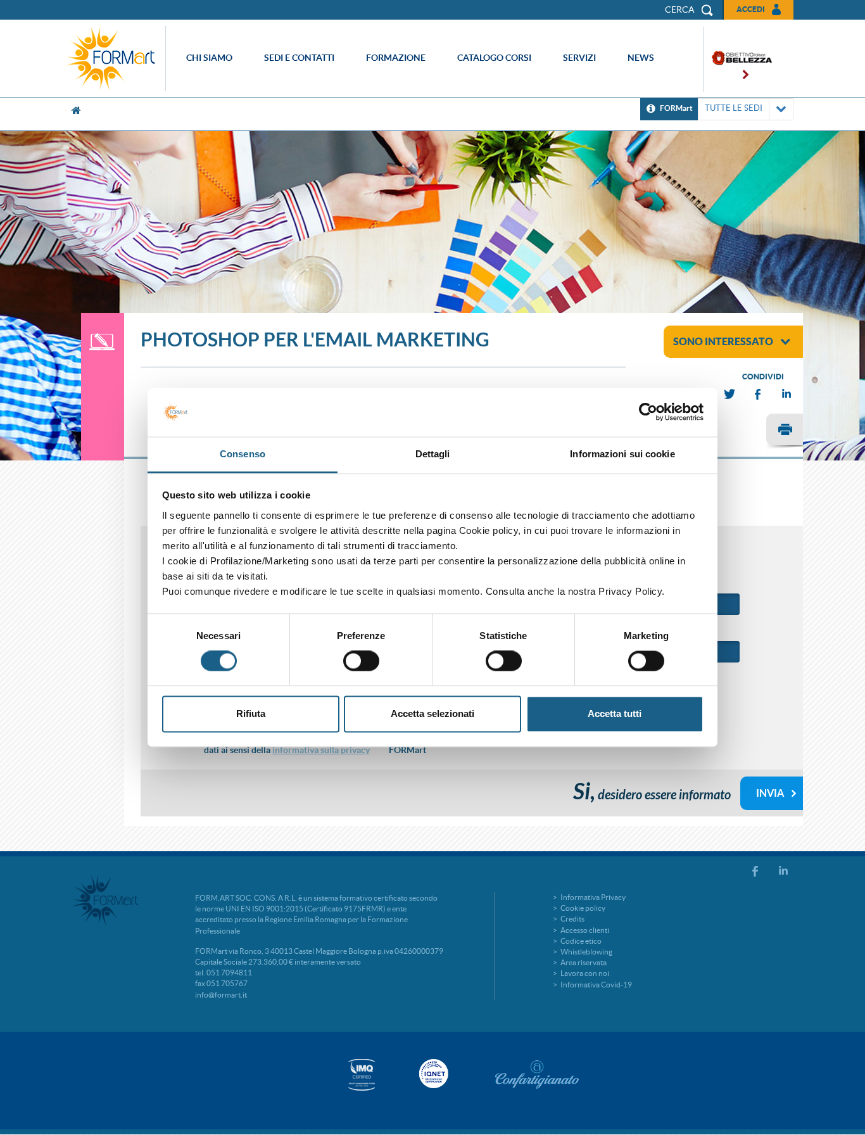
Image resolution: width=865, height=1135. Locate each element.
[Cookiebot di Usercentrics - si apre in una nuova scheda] (648, 412)
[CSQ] (361, 1074)
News (641, 58)
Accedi (750, 9)
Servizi (579, 58)
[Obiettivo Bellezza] (738, 59)
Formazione (396, 58)
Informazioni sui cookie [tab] (622, 453)
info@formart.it (221, 995)
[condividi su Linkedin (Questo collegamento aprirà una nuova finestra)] (787, 394)
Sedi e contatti (299, 58)
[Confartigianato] (537, 1074)
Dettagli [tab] (432, 453)
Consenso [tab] (242, 453)
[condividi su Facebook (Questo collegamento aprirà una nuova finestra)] (758, 394)
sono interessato (723, 341)
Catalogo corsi (494, 58)
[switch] (361, 661)
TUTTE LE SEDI (733, 108)
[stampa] (784, 431)
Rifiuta (250, 713)
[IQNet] (432, 1073)
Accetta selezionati (432, 713)
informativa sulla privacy (321, 750)
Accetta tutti (614, 713)
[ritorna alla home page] (114, 58)
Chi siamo (209, 58)
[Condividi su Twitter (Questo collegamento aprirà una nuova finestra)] (730, 394)
